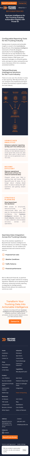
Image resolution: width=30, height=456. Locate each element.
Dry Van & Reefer (7, 381)
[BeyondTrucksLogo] (9, 7)
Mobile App (5, 392)
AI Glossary (5, 399)
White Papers (5, 410)
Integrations (19, 388)
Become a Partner (7, 407)
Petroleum (19, 353)
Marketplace (19, 404)
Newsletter (5, 367)
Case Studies (19, 407)
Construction (19, 358)
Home (3, 350)
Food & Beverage (20, 361)
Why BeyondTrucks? (21, 371)
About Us (4, 356)
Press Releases (6, 365)
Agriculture (19, 356)
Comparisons (5, 404)
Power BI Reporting (21, 392)
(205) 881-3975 (21, 421)
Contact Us (5, 358)
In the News (5, 370)
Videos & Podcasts (21, 410)
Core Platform (6, 378)
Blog (17, 402)
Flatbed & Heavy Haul (22, 381)
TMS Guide (5, 402)
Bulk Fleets (19, 378)
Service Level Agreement (9, 444)
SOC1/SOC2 (19, 399)
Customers (5, 353)
